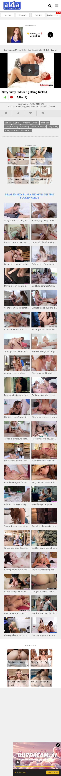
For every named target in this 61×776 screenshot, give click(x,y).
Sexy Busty (53, 126)
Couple (35, 122)
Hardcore (25, 122)
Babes (8, 122)
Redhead (45, 122)
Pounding (24, 126)
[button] (30, 70)
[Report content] (43, 113)
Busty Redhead (38, 126)
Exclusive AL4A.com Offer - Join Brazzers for (30, 50)
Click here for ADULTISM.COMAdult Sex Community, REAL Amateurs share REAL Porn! (30, 105)
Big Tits (16, 122)
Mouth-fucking (11, 126)
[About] (6, 113)
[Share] (18, 113)
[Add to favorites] (30, 113)
